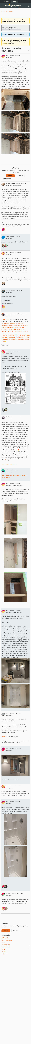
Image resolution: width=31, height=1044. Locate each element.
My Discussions (5, 947)
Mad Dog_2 (8, 417)
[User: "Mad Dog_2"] (3, 417)
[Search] (25, 5)
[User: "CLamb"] (6, 409)
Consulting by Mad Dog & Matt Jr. (9, 464)
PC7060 (7, 236)
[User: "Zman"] (3, 245)
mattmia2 (8, 893)
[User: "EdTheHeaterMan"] (3, 184)
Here (9, 20)
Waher (7, 470)
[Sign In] (28, 5)
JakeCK (7, 55)
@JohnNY (4, 737)
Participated (4, 954)
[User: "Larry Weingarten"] (3, 314)
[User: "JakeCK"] (3, 56)
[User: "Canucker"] (6, 908)
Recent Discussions (6, 940)
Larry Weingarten (10, 314)
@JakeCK (6, 319)
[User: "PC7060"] (3, 237)
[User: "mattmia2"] (6, 245)
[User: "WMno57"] (3, 409)
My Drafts (15, 949)
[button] (29, 50)
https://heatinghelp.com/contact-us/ (11, 29)
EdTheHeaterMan (10, 183)
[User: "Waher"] (3, 470)
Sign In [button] (10, 175)
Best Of (3, 951)
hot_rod (8, 290)
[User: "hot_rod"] (3, 291)
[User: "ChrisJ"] (3, 714)
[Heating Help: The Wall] (13, 6)
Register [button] (20, 175)
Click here (4, 34)
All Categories (5, 938)
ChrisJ (7, 713)
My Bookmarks (15, 944)
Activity (3, 942)
